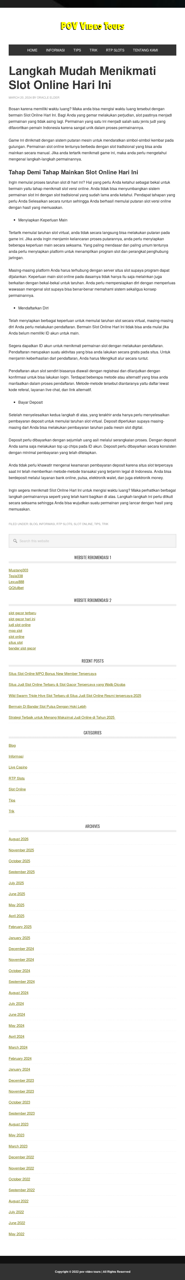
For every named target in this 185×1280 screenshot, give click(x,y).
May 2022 (16, 1233)
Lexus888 (16, 581)
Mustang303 (18, 569)
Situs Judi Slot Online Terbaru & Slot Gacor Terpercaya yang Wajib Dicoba (67, 684)
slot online (16, 636)
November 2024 (21, 959)
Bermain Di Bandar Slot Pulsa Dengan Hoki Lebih (47, 706)
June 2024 (17, 1014)
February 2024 (20, 1058)
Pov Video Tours (92, 26)
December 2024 (21, 948)
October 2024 (19, 970)
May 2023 (16, 1134)
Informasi (47, 524)
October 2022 (19, 1178)
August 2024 (18, 992)
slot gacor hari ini (22, 618)
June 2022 (17, 1222)
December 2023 (21, 1080)
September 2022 (22, 1189)
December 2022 (21, 1156)
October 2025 (19, 860)
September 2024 (22, 981)
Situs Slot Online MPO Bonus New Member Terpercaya (52, 673)
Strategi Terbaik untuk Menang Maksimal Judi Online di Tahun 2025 (62, 717)
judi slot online (20, 624)
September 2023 (22, 1113)
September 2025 (22, 871)
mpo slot (15, 630)
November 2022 (21, 1167)
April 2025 (16, 915)
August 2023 (18, 1123)
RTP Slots (64, 524)
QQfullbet (16, 587)
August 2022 (18, 1200)
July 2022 (16, 1211)
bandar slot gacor (22, 648)
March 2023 (18, 1145)
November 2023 (21, 1091)
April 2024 (16, 1036)
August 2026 (18, 838)
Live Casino (18, 766)
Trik (105, 524)
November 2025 (21, 849)
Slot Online (83, 524)
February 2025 (20, 926)
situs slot (16, 642)
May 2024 (16, 1025)
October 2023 (19, 1101)
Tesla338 (16, 575)
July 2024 (16, 1003)
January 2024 (19, 1069)
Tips (97, 524)
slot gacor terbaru (22, 612)
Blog (34, 524)
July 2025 (16, 882)
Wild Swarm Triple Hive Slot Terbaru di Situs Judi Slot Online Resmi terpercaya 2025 (75, 695)
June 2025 (17, 893)
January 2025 (19, 937)
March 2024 (18, 1047)
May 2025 (16, 904)
